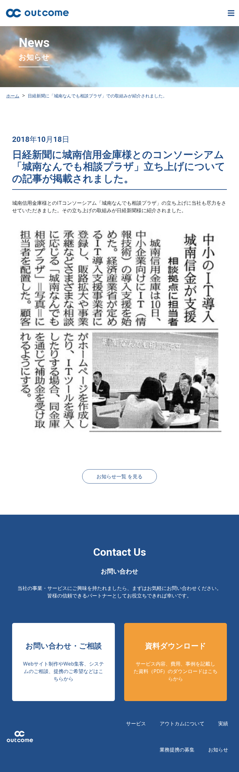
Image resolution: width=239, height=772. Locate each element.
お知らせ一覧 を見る (119, 476)
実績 (223, 723)
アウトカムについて (182, 723)
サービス (136, 723)
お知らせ (218, 749)
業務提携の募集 (177, 749)
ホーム (12, 96)
